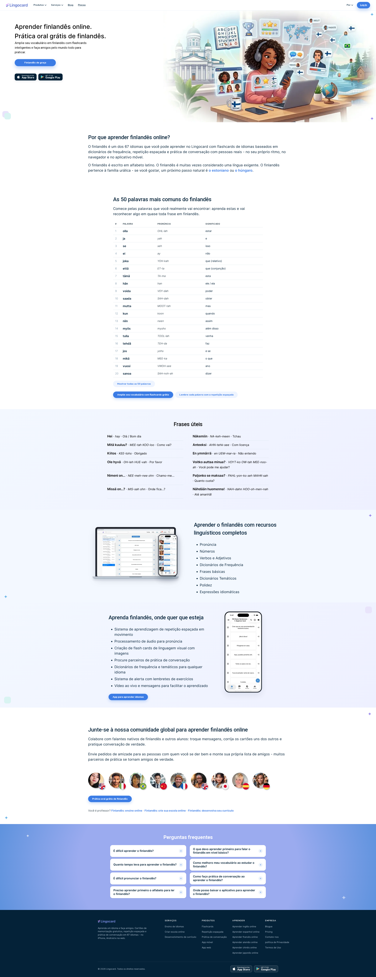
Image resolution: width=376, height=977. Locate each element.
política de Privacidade (277, 942)
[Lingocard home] (17, 5)
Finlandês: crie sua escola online (165, 810)
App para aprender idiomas (128, 697)
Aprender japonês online (245, 952)
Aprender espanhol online (246, 931)
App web (206, 947)
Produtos (38, 5)
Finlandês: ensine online (126, 810)
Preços (82, 5)
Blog (70, 5)
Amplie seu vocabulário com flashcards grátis (143, 394)
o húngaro (243, 170)
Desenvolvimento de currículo (180, 937)
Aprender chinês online (244, 947)
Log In (363, 5)
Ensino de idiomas (174, 926)
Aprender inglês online (244, 926)
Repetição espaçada (212, 931)
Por (348, 5)
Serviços (56, 5)
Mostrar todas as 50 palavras (134, 383)
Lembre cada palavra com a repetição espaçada (206, 394)
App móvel (207, 942)
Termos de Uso (273, 947)
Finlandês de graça (35, 62)
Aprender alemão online (245, 942)
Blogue (268, 926)
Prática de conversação (214, 937)
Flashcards (207, 926)
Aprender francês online (245, 937)
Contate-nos (272, 937)
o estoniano (219, 170)
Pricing (268, 931)
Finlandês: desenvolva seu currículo (211, 810)
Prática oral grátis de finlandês (110, 799)
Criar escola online (175, 931)
